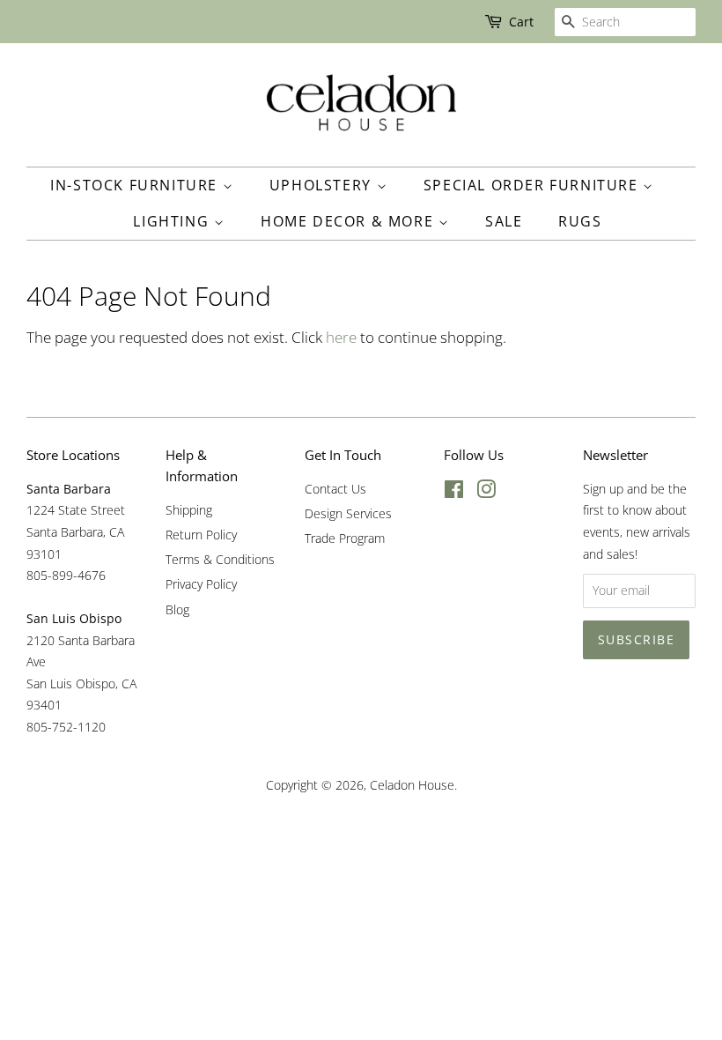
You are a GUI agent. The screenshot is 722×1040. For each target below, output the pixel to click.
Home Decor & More (349, 221)
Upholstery (323, 185)
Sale (503, 221)
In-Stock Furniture (136, 185)
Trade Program (345, 538)
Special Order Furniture (533, 185)
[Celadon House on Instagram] (486, 492)
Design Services (348, 513)
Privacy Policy (201, 584)
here (341, 337)
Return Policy (201, 534)
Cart (521, 21)
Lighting (173, 221)
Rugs (579, 221)
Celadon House (412, 784)
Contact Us (335, 488)
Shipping (189, 509)
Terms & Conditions (220, 559)
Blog (177, 609)
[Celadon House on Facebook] (454, 492)
